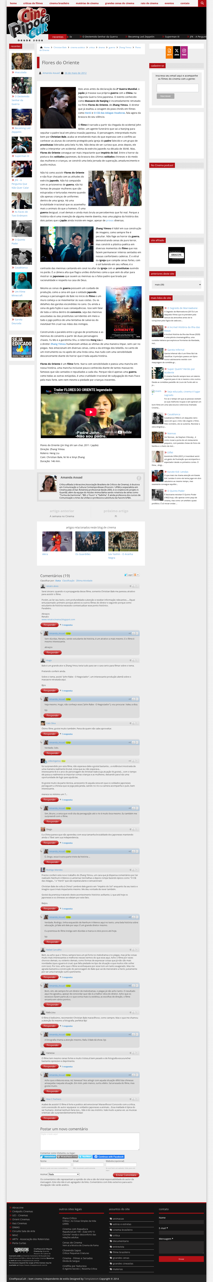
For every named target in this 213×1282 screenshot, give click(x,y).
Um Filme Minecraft (18, 293)
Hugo (49, 660)
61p (63, 761)
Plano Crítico (70, 1218)
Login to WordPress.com (67, 1156)
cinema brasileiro (122, 1229)
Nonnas (171, 433)
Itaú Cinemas (19, 1223)
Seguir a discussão (137, 574)
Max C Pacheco (53, 1099)
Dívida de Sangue (71, 1260)
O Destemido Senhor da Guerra (20, 100)
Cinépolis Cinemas (22, 1211)
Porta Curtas (19, 1243)
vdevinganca (54, 760)
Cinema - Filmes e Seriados (78, 1258)
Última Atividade (84, 580)
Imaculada (20, 72)
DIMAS (16, 1227)
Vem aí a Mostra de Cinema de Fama (81, 1245)
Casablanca (21, 267)
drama (102, 47)
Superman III (141, 36)
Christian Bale (60, 47)
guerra (112, 47)
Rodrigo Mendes (54, 869)
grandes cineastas (123, 1263)
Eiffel (170, 452)
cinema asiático (78, 47)
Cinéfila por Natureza (75, 1266)
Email (75, 1160)
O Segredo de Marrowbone (182, 308)
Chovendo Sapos (72, 1250)
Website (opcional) (115, 1160)
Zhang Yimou (125, 47)
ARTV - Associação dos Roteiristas (30, 1239)
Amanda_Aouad (57, 633)
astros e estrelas (122, 1224)
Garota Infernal (175, 349)
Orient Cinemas (21, 1219)
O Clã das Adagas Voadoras (109, 112)
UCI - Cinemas (20, 1215)
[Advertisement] (143, 29)
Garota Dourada (17, 321)
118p (68, 634)
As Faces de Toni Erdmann (20, 213)
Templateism (91, 1278)
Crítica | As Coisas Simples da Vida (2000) (79, 1222)
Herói (88, 112)
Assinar (44, 1174)
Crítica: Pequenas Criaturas (76, 1253)
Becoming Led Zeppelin (110, 36)
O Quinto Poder (18, 241)
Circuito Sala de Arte (23, 1231)
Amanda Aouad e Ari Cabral (41, 1252)
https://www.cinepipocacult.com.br (33, 1265)
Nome (43, 1160)
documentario (121, 1241)
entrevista (118, 1246)
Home (47, 47)
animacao (118, 1218)
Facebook (138, 478)
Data (58, 580)
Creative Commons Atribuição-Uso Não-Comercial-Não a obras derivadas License (29, 1257)
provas (110, 220)
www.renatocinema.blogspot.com (58, 619)
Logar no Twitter (85, 1156)
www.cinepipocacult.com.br (28, 1260)
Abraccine (17, 1207)
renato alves (52, 586)
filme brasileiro (121, 1252)
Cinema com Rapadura (75, 1229)
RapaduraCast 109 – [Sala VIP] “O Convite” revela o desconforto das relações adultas (79, 1234)
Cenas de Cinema (72, 1242)
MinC (15, 1235)
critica (92, 47)
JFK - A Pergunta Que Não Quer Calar (179, 36)
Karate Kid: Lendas (177, 471)
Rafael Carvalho (54, 949)
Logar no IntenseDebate (48, 1156)
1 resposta (67, 624)
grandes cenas (121, 1257)
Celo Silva (51, 723)
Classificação (68, 580)
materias (118, 1269)
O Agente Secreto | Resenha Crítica (80, 1268)
